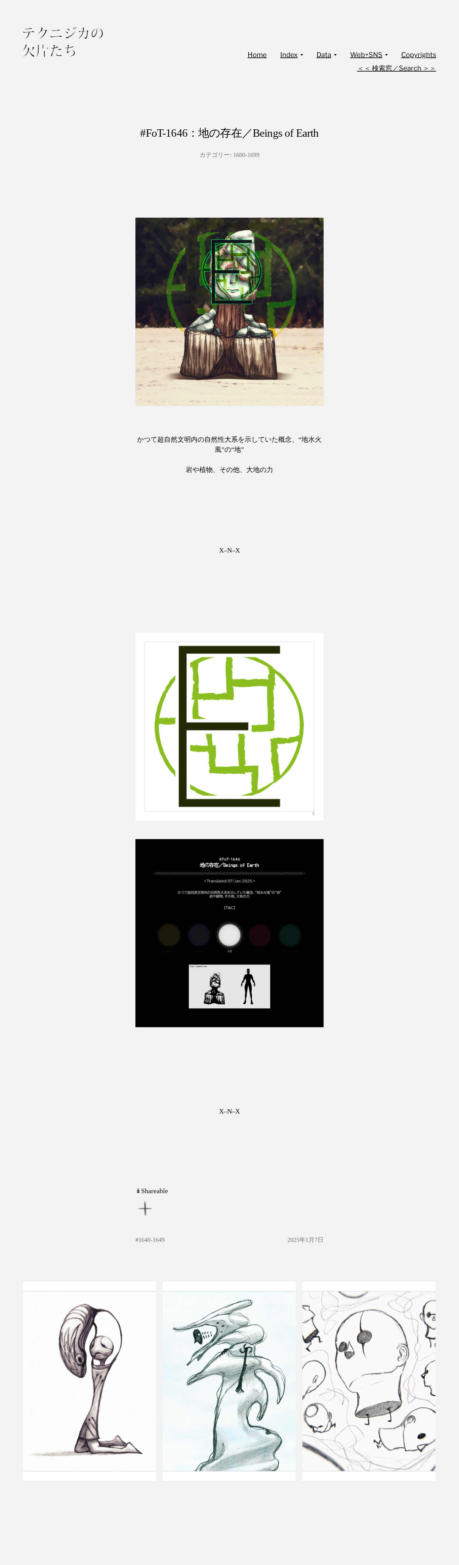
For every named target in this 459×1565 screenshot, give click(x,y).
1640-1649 (151, 1239)
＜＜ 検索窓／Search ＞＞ (396, 68)
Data (324, 55)
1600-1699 (246, 154)
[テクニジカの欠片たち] (63, 42)
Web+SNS (366, 55)
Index (289, 55)
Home (257, 55)
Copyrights (418, 55)
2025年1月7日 (305, 1239)
